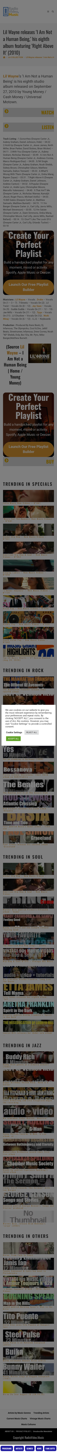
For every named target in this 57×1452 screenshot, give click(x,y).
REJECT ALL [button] (31, 732)
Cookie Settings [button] (14, 732)
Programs (7, 1448)
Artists (19, 1448)
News (39, 1448)
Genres (30, 1448)
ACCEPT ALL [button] (13, 739)
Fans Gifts (50, 1448)
